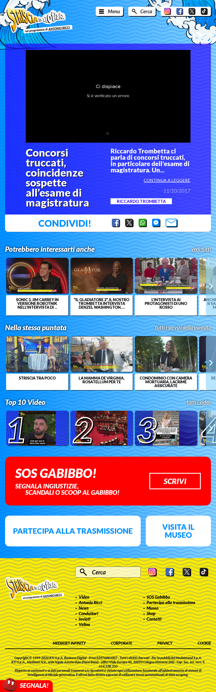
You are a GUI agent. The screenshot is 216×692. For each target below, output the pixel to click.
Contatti (154, 618)
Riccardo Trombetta (141, 201)
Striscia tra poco (37, 378)
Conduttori (88, 613)
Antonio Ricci (90, 602)
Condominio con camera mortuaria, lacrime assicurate (166, 382)
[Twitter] (192, 11)
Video (84, 596)
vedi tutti (201, 249)
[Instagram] (167, 11)
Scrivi (175, 481)
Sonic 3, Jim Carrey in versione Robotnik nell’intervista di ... (37, 303)
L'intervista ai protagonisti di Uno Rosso (166, 303)
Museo (152, 607)
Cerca (146, 11)
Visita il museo (178, 530)
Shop (151, 613)
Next (211, 286)
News (84, 607)
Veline (84, 624)
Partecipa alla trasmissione (73, 530)
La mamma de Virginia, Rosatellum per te (101, 380)
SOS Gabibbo (158, 596)
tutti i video (198, 402)
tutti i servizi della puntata (183, 327)
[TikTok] (204, 11)
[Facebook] (179, 11)
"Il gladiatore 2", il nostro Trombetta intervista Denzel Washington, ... (101, 303)
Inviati (84, 618)
